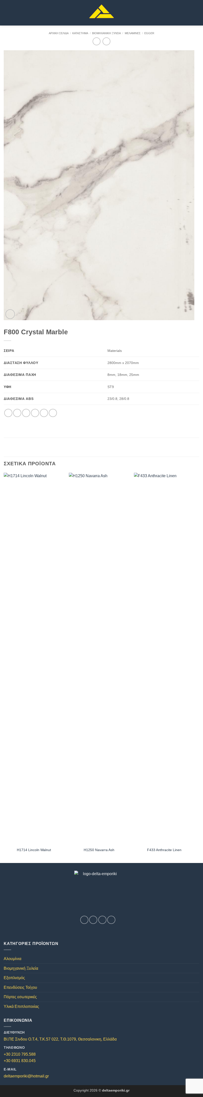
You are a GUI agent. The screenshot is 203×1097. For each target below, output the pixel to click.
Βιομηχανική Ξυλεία (106, 33)
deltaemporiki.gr (115, 1090)
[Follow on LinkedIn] (111, 920)
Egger (149, 33)
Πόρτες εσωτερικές (20, 997)
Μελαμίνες (133, 33)
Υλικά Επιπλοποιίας (21, 1006)
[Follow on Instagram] (93, 920)
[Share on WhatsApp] (8, 413)
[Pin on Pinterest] (44, 413)
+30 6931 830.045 (20, 1061)
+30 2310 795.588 (20, 1054)
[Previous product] (106, 41)
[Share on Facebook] (17, 413)
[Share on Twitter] (26, 413)
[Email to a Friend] (35, 413)
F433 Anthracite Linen (164, 850)
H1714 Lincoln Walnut (34, 850)
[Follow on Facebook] (84, 920)
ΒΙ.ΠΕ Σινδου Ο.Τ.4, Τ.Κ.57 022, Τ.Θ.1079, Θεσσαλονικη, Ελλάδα (60, 1039)
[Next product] (96, 41)
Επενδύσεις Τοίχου (20, 987)
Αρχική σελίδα (59, 33)
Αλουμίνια (12, 959)
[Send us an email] (102, 920)
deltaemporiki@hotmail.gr (26, 1076)
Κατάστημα (80, 33)
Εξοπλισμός (14, 978)
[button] (7, 13)
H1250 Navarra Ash (99, 850)
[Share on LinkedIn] (53, 413)
